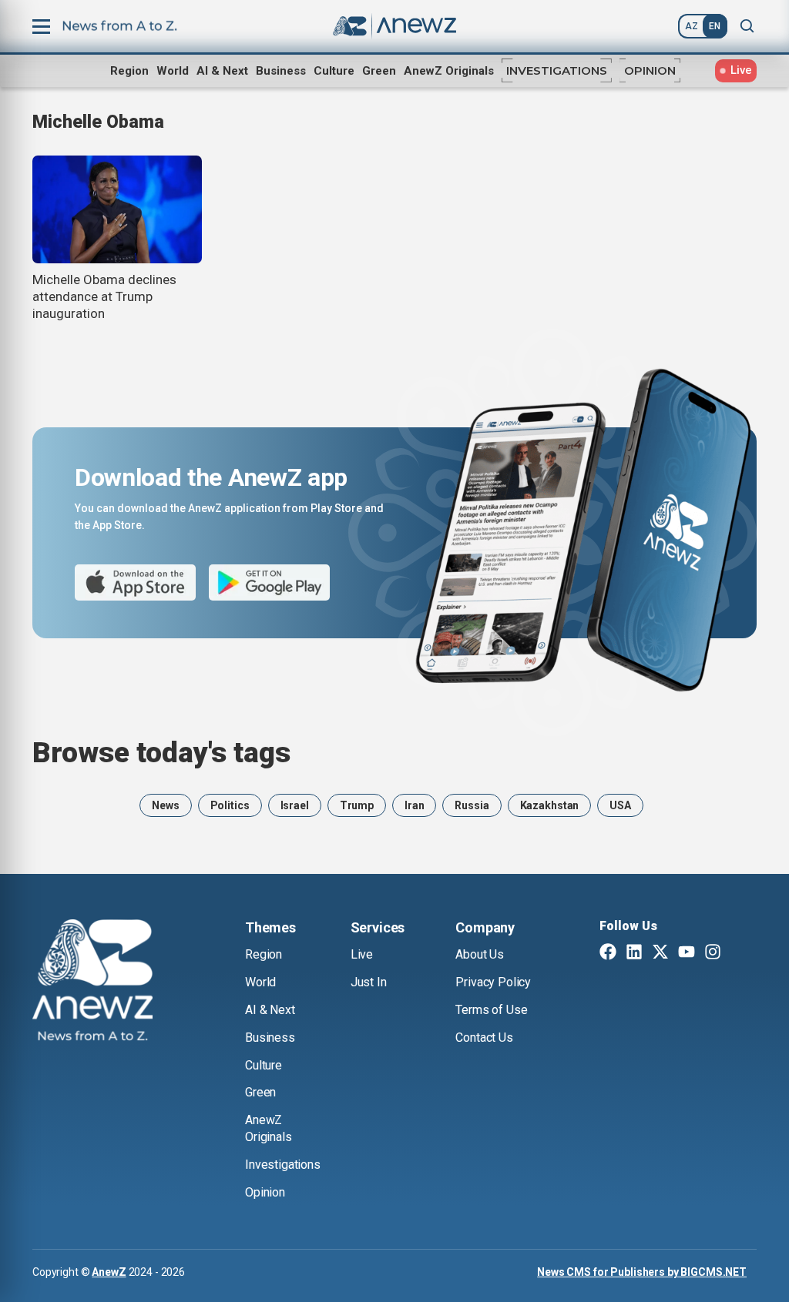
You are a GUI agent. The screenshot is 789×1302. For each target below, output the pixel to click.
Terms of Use (491, 1009)
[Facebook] (607, 953)
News (165, 805)
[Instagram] (712, 953)
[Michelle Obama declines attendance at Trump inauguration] (117, 210)
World (172, 71)
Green (379, 71)
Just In (369, 982)
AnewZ (109, 1272)
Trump (357, 805)
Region (129, 71)
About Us (479, 954)
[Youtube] (686, 953)
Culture (334, 71)
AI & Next (222, 71)
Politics (230, 805)
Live (362, 954)
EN (714, 26)
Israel (294, 805)
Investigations (556, 70)
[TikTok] (738, 953)
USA (620, 805)
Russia (472, 805)
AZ (691, 26)
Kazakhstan (549, 805)
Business (281, 71)
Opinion (650, 70)
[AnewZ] (92, 982)
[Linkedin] (634, 953)
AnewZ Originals (449, 71)
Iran (414, 805)
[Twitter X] (660, 953)
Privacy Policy (493, 982)
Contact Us (483, 1037)
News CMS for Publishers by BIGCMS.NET (642, 1272)
